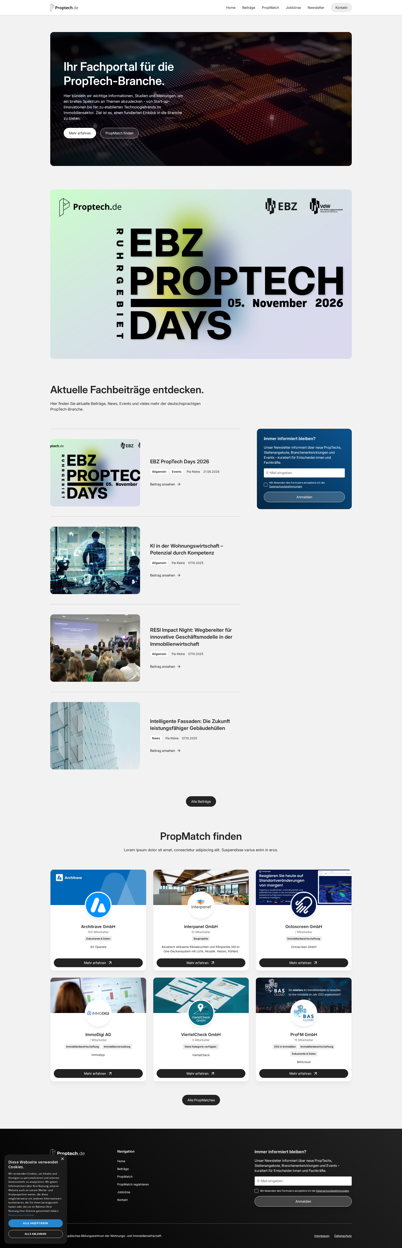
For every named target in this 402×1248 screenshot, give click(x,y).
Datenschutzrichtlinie (21, 1215)
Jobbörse (293, 7)
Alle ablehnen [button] (35, 1234)
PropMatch (270, 7)
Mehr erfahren (80, 133)
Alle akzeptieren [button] (35, 1223)
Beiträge (248, 7)
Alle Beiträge (201, 801)
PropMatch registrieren (133, 1184)
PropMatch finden (119, 133)
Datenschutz (343, 1236)
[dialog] (35, 1199)
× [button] (62, 1159)
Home (231, 7)
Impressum (321, 1236)
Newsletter (316, 7)
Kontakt (341, 7)
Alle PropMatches (201, 1100)
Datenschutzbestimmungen (285, 486)
